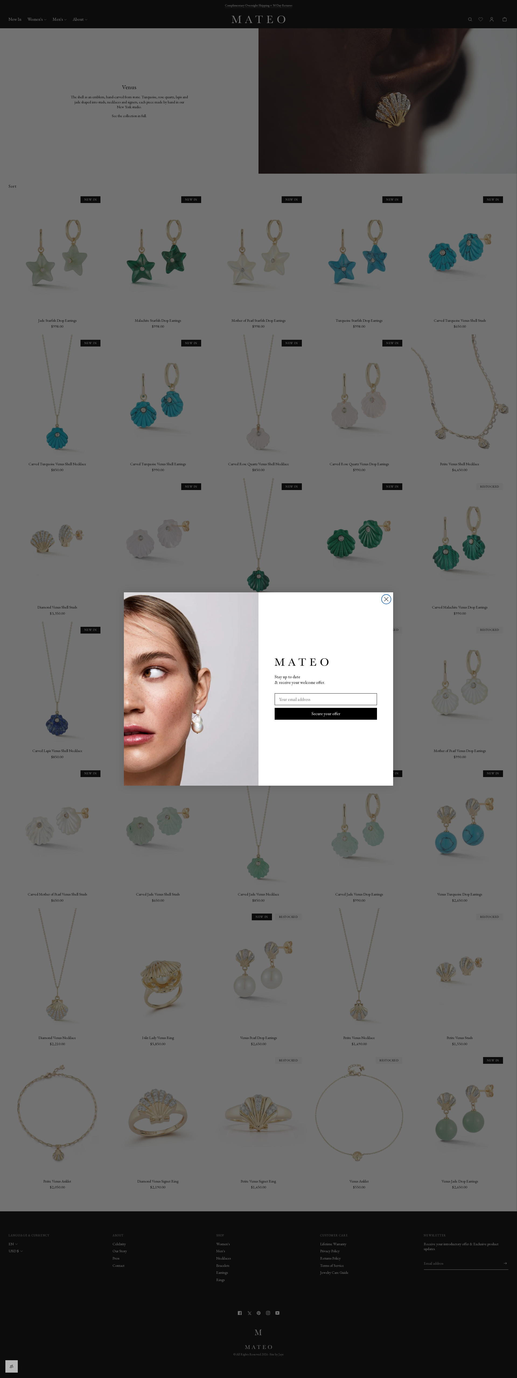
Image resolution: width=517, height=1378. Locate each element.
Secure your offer (326, 713)
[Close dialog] (386, 599)
